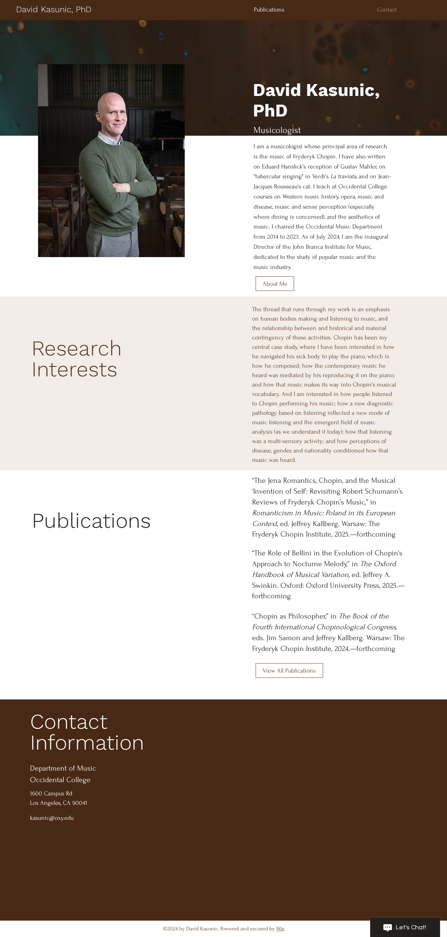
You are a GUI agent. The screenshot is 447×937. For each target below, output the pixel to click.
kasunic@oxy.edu (52, 818)
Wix (280, 928)
